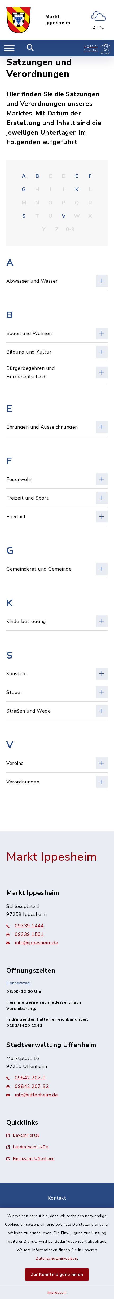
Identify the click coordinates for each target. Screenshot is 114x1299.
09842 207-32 (32, 1086)
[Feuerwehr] (57, 479)
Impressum (57, 1292)
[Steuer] (57, 692)
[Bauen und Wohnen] (57, 333)
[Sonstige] (57, 673)
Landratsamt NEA (31, 1147)
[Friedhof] (57, 516)
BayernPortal (26, 1135)
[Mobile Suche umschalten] (30, 48)
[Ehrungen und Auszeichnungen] (57, 427)
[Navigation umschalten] (9, 48)
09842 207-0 (30, 1078)
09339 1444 (29, 926)
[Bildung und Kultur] (57, 352)
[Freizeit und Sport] (57, 498)
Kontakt (57, 1198)
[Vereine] (57, 763)
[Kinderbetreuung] (57, 621)
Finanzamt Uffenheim (34, 1159)
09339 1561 (29, 934)
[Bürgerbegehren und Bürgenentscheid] (57, 372)
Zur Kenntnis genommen (57, 1274)
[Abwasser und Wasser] (57, 281)
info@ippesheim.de (36, 943)
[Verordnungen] (57, 782)
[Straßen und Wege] (57, 711)
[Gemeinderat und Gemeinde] (57, 569)
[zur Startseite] (18, 20)
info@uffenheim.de (36, 1095)
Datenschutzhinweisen (56, 1258)
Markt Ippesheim (57, 20)
